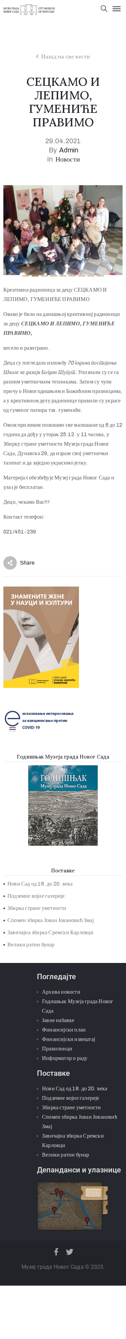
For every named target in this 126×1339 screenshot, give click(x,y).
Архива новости (61, 992)
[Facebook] (56, 1252)
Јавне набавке (58, 1020)
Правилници (57, 1048)
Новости (67, 159)
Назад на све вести (65, 56)
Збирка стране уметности (37, 908)
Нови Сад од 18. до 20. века (40, 884)
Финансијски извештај (68, 1039)
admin (68, 150)
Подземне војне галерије (36, 896)
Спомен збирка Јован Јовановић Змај (50, 920)
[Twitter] (70, 1252)
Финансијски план (64, 1030)
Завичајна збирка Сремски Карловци (50, 932)
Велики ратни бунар (31, 944)
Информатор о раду (64, 1058)
